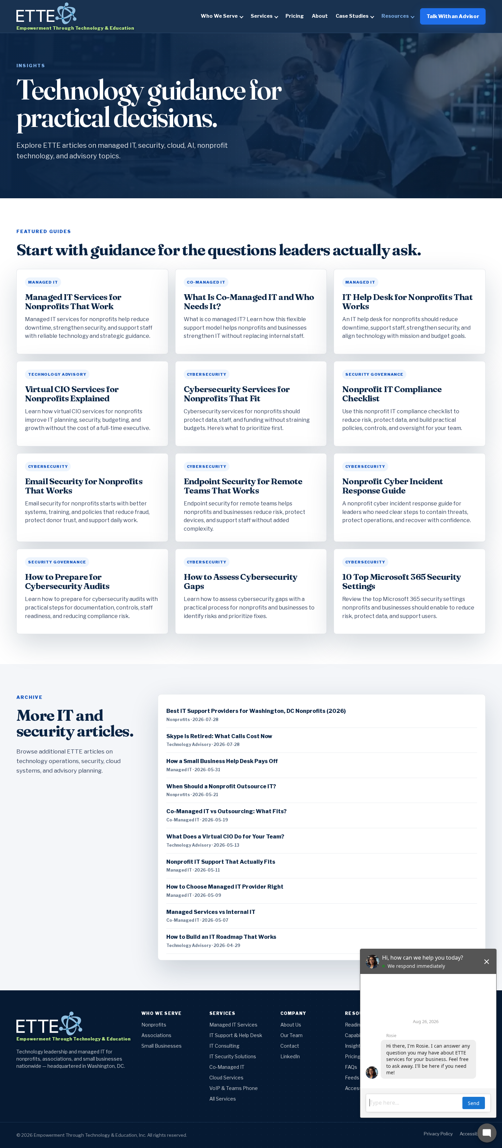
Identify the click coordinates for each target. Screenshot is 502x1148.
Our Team (291, 1035)
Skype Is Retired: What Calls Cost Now (219, 736)
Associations (156, 1035)
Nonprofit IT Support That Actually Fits (220, 862)
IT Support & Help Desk (235, 1035)
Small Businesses (161, 1046)
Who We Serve (219, 16)
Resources (395, 16)
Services (262, 16)
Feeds (352, 1077)
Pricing (294, 16)
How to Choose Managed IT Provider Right (224, 887)
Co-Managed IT (227, 1067)
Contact (289, 1046)
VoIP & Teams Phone (233, 1088)
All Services (222, 1099)
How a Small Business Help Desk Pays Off (222, 761)
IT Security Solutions (232, 1056)
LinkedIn (290, 1056)
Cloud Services (226, 1077)
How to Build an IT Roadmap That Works (221, 937)
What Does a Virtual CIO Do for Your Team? (225, 836)
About (320, 16)
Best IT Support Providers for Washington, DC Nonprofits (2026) (256, 711)
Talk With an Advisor (453, 16)
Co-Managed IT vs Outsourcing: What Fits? (226, 811)
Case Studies (352, 16)
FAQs (351, 1067)
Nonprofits (153, 1025)
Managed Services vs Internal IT (210, 912)
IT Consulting (224, 1046)
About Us (290, 1025)
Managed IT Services (233, 1025)
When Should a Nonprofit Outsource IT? (221, 786)
